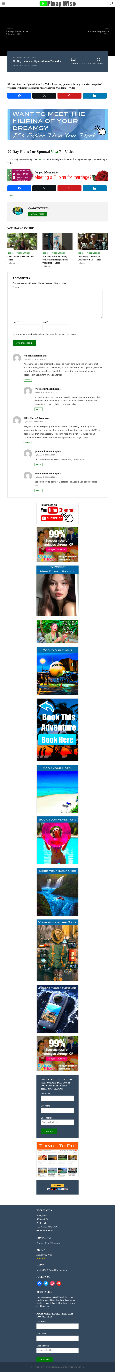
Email (45, 322)
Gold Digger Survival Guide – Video (21, 258)
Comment (17, 287)
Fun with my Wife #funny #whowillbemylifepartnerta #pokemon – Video (55, 259)
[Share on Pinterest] (69, 96)
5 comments (73, 63)
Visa (54, 151)
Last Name (45, 1106)
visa (39, 159)
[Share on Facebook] (19, 96)
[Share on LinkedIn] (95, 96)
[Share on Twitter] (44, 96)
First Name (45, 1094)
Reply (27, 380)
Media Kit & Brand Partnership (51, 1270)
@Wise (62, 567)
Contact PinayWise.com (48, 1243)
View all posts (37, 214)
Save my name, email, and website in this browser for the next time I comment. (47, 334)
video (10, 196)
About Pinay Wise (44, 1255)
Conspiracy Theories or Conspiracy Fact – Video (89, 258)
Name (16, 322)
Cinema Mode (98, 63)
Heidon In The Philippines (24, 57)
